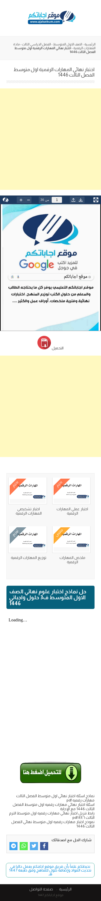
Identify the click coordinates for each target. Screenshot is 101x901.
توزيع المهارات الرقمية (28, 557)
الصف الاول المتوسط (67, 44)
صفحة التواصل (41, 889)
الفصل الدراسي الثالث (36, 44)
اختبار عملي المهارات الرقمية (72, 511)
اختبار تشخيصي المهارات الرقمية (29, 511)
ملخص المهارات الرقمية (72, 559)
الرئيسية (90, 44)
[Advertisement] (50, 139)
